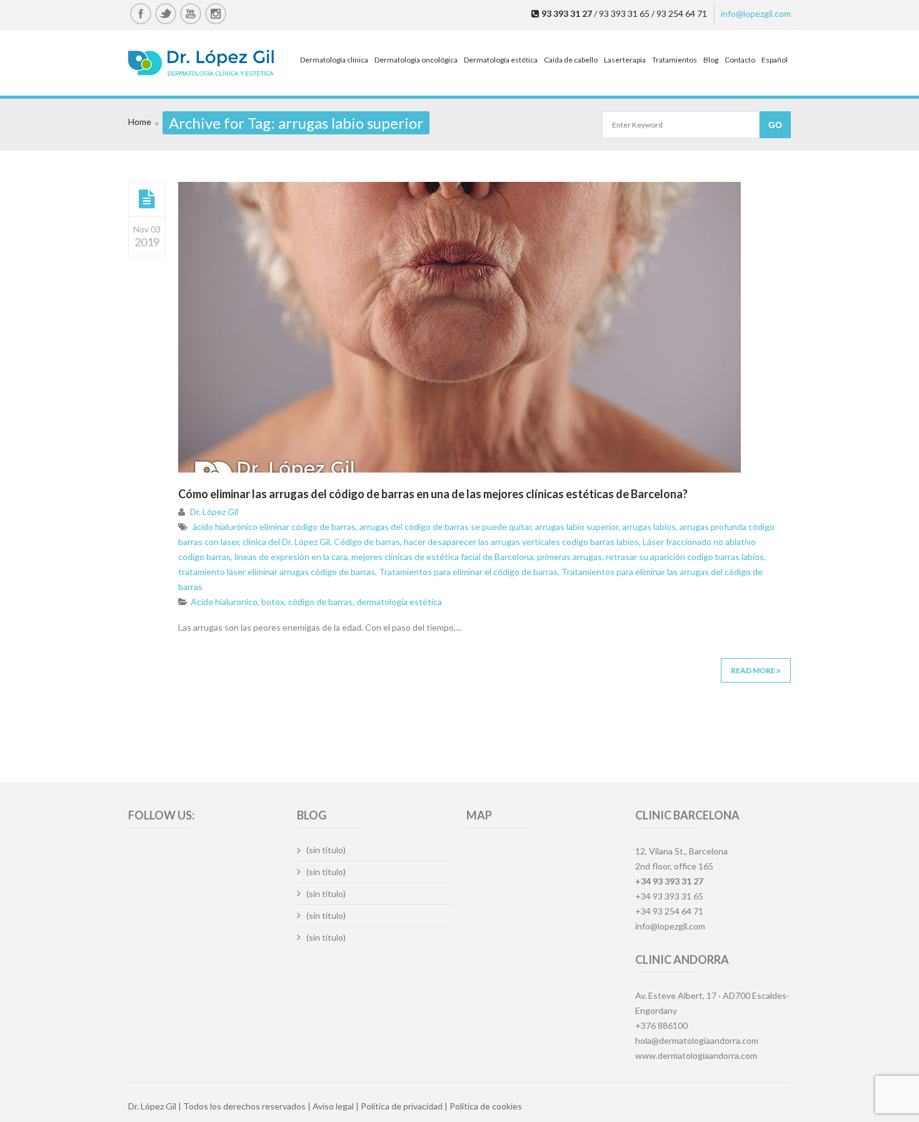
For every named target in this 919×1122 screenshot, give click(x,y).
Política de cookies (485, 1106)
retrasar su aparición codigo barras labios (685, 556)
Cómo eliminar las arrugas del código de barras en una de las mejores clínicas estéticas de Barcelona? (433, 494)
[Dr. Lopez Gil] (201, 64)
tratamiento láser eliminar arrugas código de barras (276, 571)
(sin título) (326, 849)
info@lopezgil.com (756, 13)
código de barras (320, 601)
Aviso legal (333, 1106)
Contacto (740, 59)
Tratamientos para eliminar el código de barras (468, 571)
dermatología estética (399, 601)
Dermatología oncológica (416, 59)
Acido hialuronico (224, 601)
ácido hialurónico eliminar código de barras (274, 526)
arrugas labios (649, 526)
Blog (710, 59)
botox (272, 601)
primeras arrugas (569, 556)
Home (139, 121)
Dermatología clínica (334, 59)
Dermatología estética (501, 59)
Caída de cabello (571, 59)
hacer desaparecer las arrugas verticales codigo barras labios (521, 541)
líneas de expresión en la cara (291, 556)
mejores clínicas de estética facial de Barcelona (442, 556)
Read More (753, 670)
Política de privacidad (402, 1106)
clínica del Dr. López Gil (286, 541)
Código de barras (367, 541)
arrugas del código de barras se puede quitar (445, 526)
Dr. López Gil (214, 511)
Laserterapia (625, 59)
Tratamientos (674, 59)
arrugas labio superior (576, 526)
